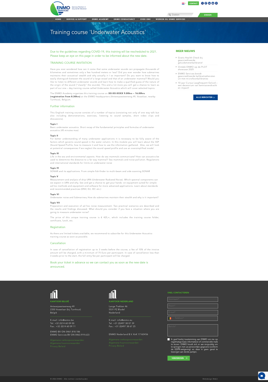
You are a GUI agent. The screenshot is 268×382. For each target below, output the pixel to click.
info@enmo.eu (124, 320)
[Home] (68, 8)
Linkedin (209, 3)
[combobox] (171, 318)
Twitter (202, 3)
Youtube (212, 3)
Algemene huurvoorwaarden (65, 343)
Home (58, 19)
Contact (193, 3)
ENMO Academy (100, 19)
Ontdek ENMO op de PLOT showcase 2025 (192, 68)
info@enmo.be (66, 320)
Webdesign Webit (210, 379)
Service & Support (76, 19)
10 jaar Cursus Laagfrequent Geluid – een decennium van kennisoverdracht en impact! (198, 85)
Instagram (216, 3)
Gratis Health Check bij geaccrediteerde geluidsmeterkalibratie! (190, 60)
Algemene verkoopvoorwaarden (67, 340)
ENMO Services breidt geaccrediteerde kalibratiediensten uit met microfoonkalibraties (196, 76)
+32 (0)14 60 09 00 (64, 323)
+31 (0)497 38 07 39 (123, 323)
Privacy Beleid (57, 347)
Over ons (145, 19)
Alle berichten (204, 97)
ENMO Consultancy (124, 19)
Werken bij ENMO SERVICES (170, 19)
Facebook (205, 3)
